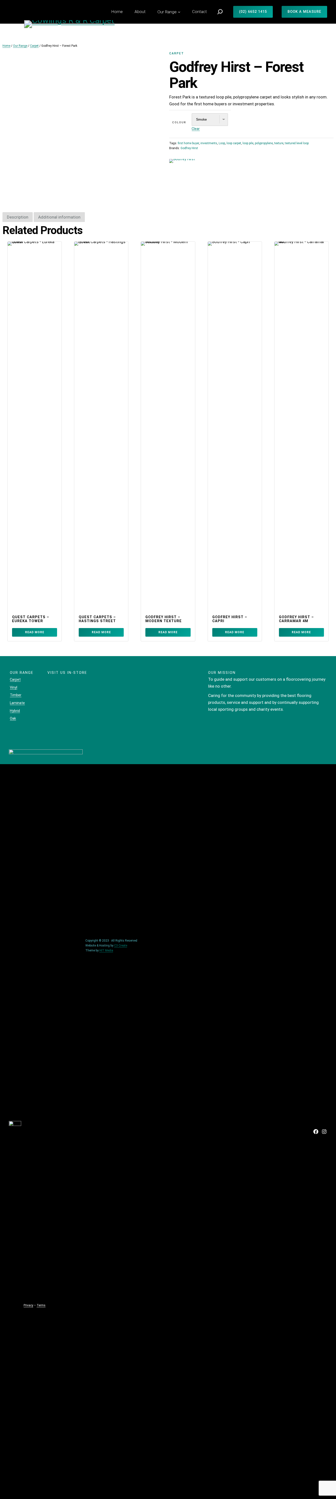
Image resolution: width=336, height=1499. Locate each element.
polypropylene (264, 143)
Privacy (28, 1305)
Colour (179, 122)
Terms (41, 1305)
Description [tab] (17, 217)
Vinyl (13, 687)
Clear (196, 129)
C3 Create (120, 945)
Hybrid (15, 711)
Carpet (34, 45)
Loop (222, 143)
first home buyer (188, 143)
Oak (13, 718)
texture (278, 143)
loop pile (248, 143)
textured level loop (297, 143)
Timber (15, 695)
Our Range (20, 45)
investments (208, 143)
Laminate (17, 703)
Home (6, 45)
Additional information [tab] (59, 217)
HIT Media (106, 950)
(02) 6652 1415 (253, 12)
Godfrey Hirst (189, 148)
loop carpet (234, 143)
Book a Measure (304, 12)
